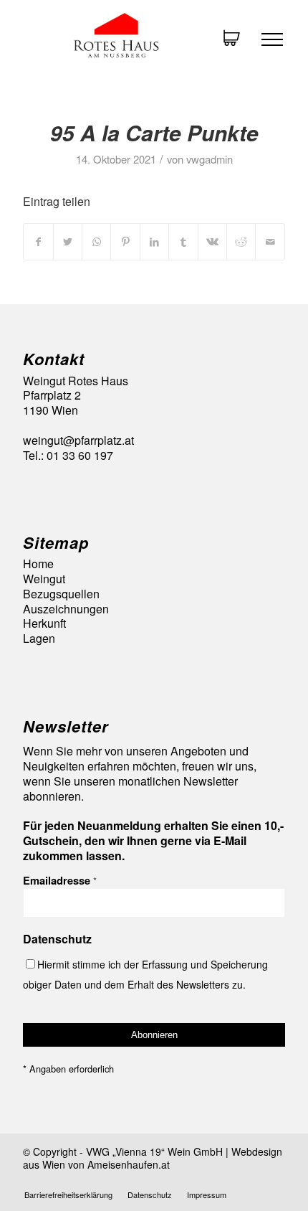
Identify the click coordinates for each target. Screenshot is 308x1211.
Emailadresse (60, 880)
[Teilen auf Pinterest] (125, 241)
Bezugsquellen (61, 594)
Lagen (39, 638)
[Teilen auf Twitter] (68, 241)
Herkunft (44, 623)
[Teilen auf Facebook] (38, 241)
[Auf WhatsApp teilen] (96, 241)
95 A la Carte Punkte (154, 132)
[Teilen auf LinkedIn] (154, 241)
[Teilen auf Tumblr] (183, 241)
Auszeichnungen (66, 609)
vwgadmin (209, 158)
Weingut (44, 579)
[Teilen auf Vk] (212, 241)
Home (38, 564)
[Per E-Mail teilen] (270, 241)
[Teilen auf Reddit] (241, 241)
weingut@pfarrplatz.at (78, 440)
